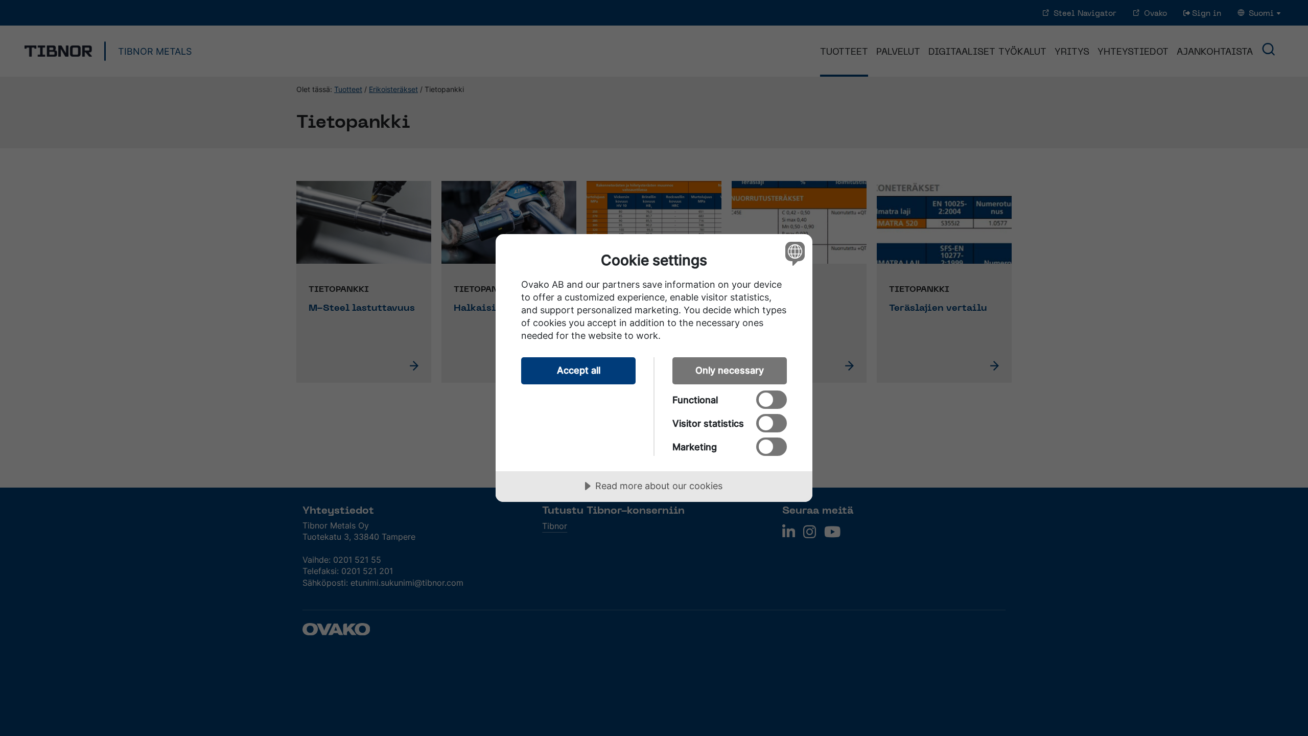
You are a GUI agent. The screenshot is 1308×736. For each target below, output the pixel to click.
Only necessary (729, 370)
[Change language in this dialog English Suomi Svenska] (793, 253)
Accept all (578, 370)
